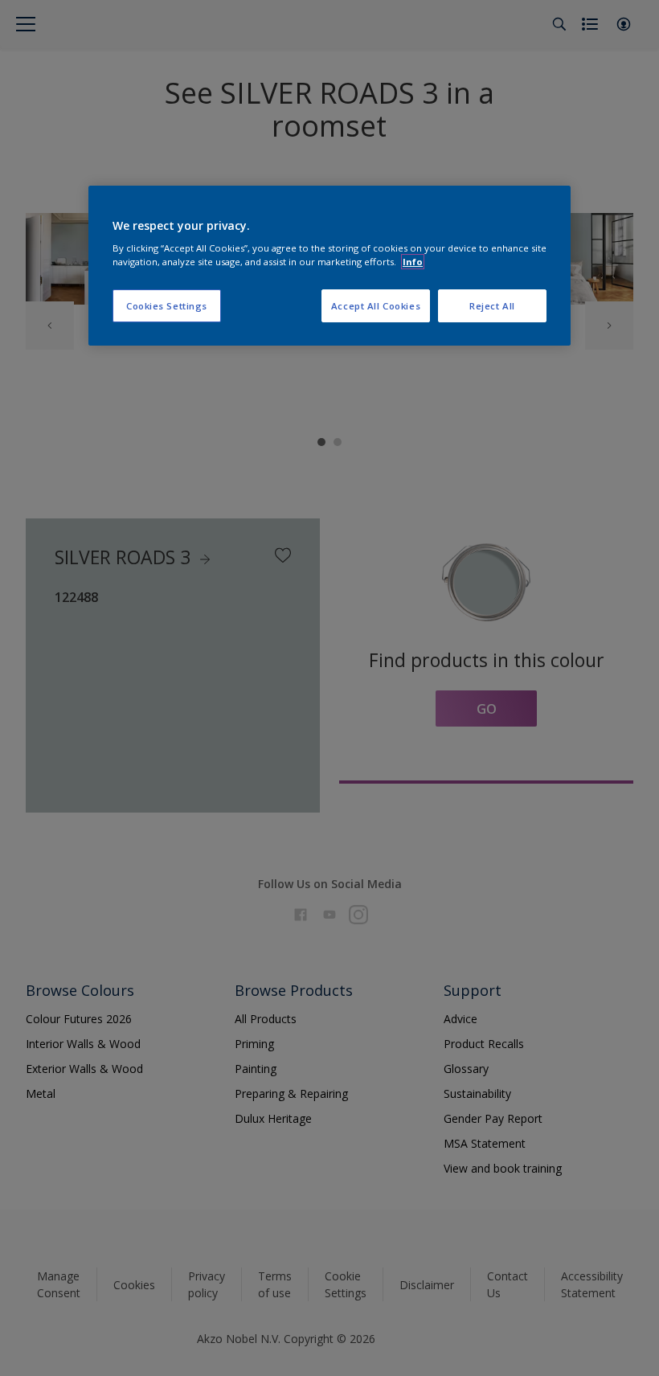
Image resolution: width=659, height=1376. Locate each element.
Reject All (492, 306)
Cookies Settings (166, 306)
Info (413, 262)
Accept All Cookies (375, 306)
